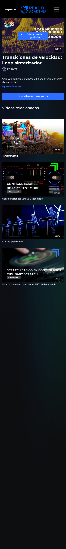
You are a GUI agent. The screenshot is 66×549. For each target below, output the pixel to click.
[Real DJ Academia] (33, 10)
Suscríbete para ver (31, 96)
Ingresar (10, 9)
